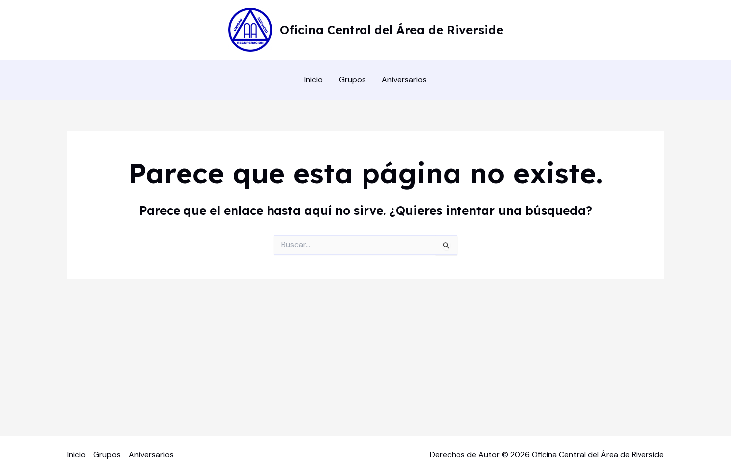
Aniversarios (404, 79)
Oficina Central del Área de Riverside (391, 29)
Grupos (352, 79)
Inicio (313, 79)
